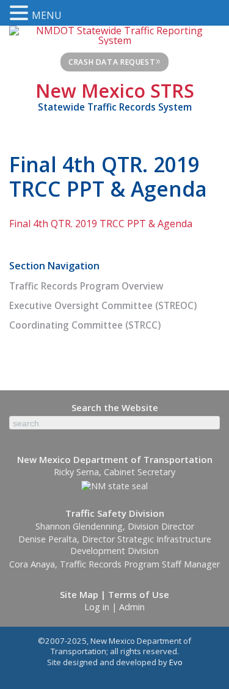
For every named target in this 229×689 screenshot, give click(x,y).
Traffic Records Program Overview (86, 286)
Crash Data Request (114, 60)
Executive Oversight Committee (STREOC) (103, 305)
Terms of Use (138, 594)
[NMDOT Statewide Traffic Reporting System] (114, 34)
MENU (47, 15)
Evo (176, 662)
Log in (96, 607)
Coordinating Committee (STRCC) (85, 325)
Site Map (79, 594)
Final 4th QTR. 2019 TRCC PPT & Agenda (100, 223)
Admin (132, 607)
